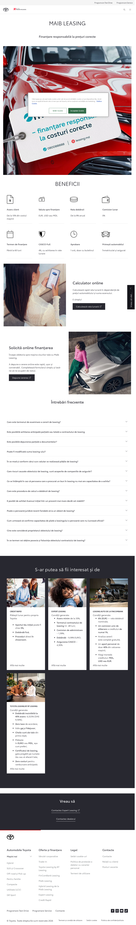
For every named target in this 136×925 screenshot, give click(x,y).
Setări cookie (91, 920)
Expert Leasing (46, 894)
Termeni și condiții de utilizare (70, 920)
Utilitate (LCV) (14, 889)
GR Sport (11, 894)
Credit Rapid (45, 899)
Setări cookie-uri (79, 856)
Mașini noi (12, 856)
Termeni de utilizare (80, 873)
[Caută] (124, 9)
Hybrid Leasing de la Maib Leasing (49, 887)
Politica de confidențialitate (112, 920)
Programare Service (125, 2)
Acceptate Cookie (77, 111)
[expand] (130, 9)
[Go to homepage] (5, 9)
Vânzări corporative (48, 856)
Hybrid (10, 862)
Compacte (12, 884)
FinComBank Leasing (49, 875)
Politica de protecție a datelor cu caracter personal (81, 864)
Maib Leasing (45, 880)
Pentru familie (14, 878)
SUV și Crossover (15, 868)
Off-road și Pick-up (16, 873)
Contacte (107, 856)
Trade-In (43, 861)
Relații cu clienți (110, 861)
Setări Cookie (58, 111)
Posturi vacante (110, 866)
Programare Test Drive (103, 2)
